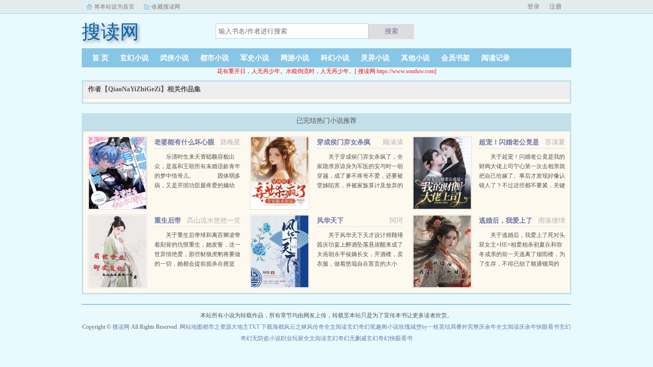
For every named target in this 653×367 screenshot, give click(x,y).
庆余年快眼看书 (539, 327)
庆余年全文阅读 (499, 327)
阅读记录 (495, 58)
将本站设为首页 (114, 6)
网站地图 (191, 327)
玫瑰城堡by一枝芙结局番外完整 (439, 327)
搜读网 (121, 327)
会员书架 (455, 58)
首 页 (100, 58)
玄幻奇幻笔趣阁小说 (373, 327)
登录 (533, 6)
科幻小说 (335, 58)
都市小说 (214, 58)
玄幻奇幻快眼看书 (390, 338)
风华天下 (330, 220)
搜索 (391, 31)
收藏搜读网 (166, 6)
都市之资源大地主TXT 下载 (237, 327)
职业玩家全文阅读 (303, 338)
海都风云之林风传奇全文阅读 (309, 327)
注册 (555, 6)
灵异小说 (375, 58)
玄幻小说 (134, 58)
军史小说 (254, 58)
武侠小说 (174, 58)
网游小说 (295, 58)
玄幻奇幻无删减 (346, 338)
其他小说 (415, 58)
